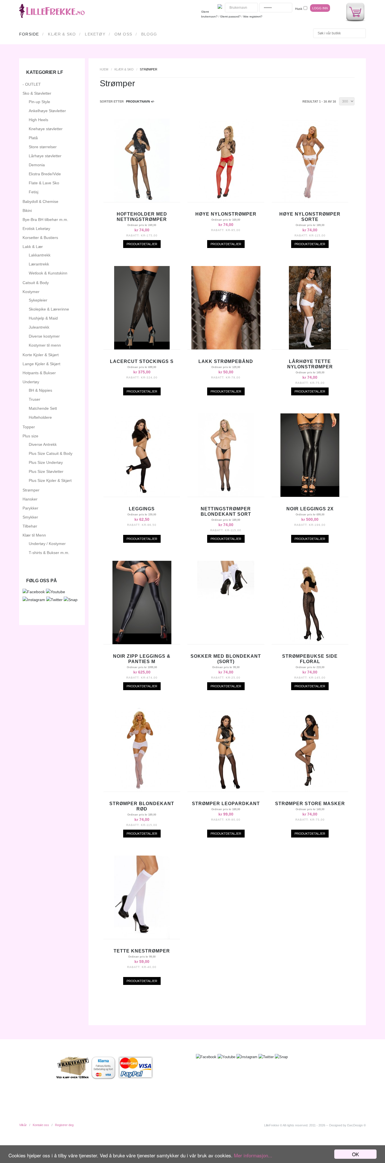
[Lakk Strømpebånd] (225, 348)
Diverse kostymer (44, 336)
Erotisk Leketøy (36, 228)
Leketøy (95, 34)
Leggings (142, 508)
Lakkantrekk (39, 255)
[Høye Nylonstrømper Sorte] (310, 200)
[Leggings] (142, 495)
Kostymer (31, 291)
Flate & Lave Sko (44, 183)
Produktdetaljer (142, 244)
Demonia (37, 165)
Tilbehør (30, 526)
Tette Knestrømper (142, 951)
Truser (34, 399)
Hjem (104, 69)
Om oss (123, 34)
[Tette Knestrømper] (142, 937)
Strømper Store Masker (310, 803)
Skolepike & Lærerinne (49, 309)
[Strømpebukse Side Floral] (310, 643)
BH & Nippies (40, 390)
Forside (29, 34)
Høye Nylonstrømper (225, 214)
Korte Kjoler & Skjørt (41, 355)
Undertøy (31, 382)
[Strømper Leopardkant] (226, 790)
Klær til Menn (34, 535)
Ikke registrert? (252, 16)
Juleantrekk (39, 327)
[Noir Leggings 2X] (309, 495)
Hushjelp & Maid (43, 318)
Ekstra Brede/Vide (45, 174)
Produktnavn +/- (140, 101)
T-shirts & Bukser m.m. (49, 552)
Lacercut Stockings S (142, 361)
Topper (29, 427)
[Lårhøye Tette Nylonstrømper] (310, 348)
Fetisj (33, 192)
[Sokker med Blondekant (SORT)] (225, 597)
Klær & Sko (62, 34)
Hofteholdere (40, 417)
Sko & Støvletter (37, 93)
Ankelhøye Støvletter (47, 110)
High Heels (38, 120)
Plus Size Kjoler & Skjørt (50, 480)
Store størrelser (43, 147)
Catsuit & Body (36, 282)
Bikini (27, 210)
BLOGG (149, 34)
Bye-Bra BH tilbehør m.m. (45, 219)
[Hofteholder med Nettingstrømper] (142, 200)
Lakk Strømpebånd (225, 361)
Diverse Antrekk (43, 444)
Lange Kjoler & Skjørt (41, 364)
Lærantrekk (39, 264)
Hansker (30, 499)
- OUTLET (32, 84)
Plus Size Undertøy (46, 462)
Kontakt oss (41, 1125)
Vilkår (23, 1125)
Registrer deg (64, 1125)
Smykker (30, 517)
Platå (33, 138)
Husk (298, 8)
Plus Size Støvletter (46, 471)
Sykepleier (38, 300)
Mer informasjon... (253, 1155)
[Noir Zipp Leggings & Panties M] (141, 643)
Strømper (31, 490)
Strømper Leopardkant (226, 803)
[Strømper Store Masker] (310, 790)
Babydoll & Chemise (40, 201)
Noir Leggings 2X (310, 508)
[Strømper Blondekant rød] (142, 790)
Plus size (30, 436)
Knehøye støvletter (46, 129)
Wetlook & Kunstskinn (48, 273)
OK (355, 1154)
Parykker (30, 508)
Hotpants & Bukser (39, 373)
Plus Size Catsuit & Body (50, 453)
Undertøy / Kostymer (47, 543)
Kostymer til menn (45, 345)
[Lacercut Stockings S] (142, 348)
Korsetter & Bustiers (40, 237)
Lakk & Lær (33, 246)
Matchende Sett (43, 408)
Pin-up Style (39, 101)
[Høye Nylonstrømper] (226, 200)
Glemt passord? (230, 16)
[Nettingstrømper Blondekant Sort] (226, 495)
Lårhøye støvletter (45, 156)
